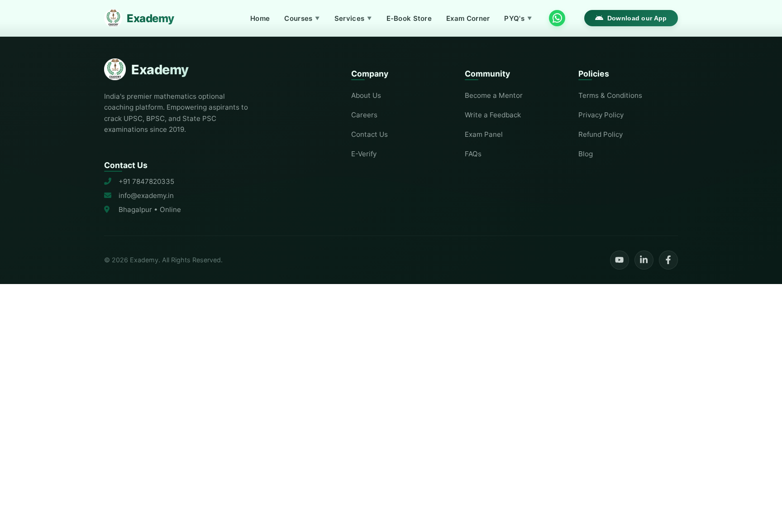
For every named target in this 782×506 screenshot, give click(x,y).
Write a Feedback (493, 115)
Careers (364, 115)
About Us (366, 95)
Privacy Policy (601, 115)
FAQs (473, 153)
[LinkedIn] (643, 260)
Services (353, 18)
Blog (585, 153)
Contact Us (369, 134)
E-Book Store (409, 18)
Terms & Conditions (610, 95)
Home (260, 18)
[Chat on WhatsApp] (557, 18)
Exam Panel (484, 134)
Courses (301, 18)
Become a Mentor (494, 95)
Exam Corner (468, 18)
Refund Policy (600, 134)
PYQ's (518, 18)
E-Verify (364, 153)
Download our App (637, 18)
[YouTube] (619, 260)
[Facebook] (668, 260)
